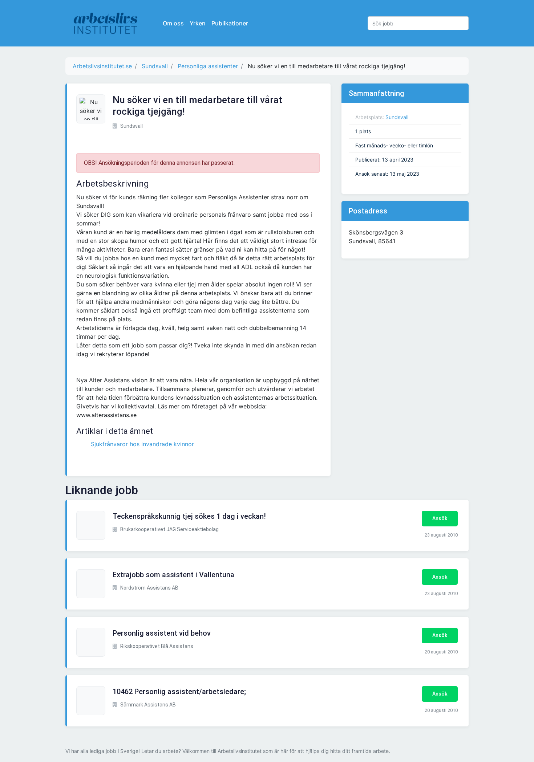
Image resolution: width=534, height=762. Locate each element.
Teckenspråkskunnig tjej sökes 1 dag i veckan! (189, 516)
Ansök (439, 518)
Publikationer (229, 23)
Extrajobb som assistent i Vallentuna (173, 574)
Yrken (198, 23)
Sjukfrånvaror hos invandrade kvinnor (142, 444)
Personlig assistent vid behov (162, 633)
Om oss (173, 23)
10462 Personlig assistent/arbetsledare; (179, 691)
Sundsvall (396, 117)
